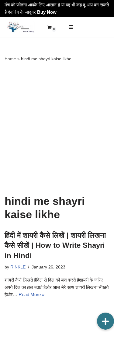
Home (10, 58)
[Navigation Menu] (71, 27)
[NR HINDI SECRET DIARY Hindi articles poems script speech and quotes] (20, 27)
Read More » (31, 294)
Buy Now (47, 12)
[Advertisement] (57, 128)
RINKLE (18, 267)
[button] (105, 321)
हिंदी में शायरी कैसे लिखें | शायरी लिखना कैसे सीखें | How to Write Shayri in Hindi (55, 245)
